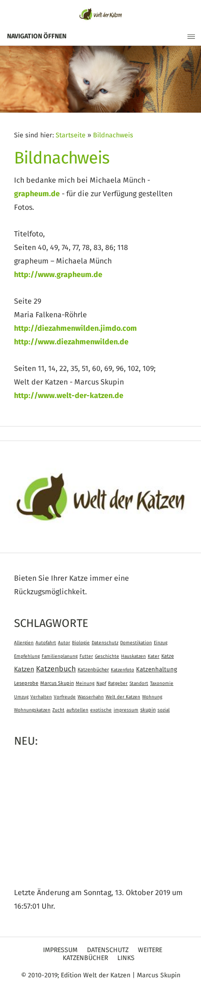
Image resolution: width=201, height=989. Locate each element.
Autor (64, 642)
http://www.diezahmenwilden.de (71, 342)
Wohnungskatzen (32, 710)
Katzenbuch (56, 669)
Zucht (58, 710)
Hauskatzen (133, 656)
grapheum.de (37, 194)
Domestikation (136, 642)
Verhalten (41, 697)
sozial (164, 710)
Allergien (24, 642)
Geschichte (107, 656)
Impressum (60, 950)
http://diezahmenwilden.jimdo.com (75, 328)
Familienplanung (60, 656)
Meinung (85, 683)
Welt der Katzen (123, 697)
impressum (126, 710)
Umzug (21, 697)
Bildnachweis (113, 135)
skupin (148, 709)
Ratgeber (118, 683)
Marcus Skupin (57, 683)
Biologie (81, 642)
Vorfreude (65, 697)
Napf (101, 683)
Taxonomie (161, 683)
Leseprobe (26, 683)
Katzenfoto (122, 670)
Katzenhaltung (156, 670)
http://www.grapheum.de (58, 274)
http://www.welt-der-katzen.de (68, 395)
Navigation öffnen (36, 36)
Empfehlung (27, 656)
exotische (101, 710)
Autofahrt (46, 642)
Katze (167, 656)
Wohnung (152, 697)
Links (126, 958)
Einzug (160, 642)
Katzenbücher (93, 669)
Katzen (24, 669)
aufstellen (77, 710)
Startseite (71, 135)
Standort (138, 683)
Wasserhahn (91, 697)
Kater (153, 656)
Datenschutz (105, 642)
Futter (86, 656)
